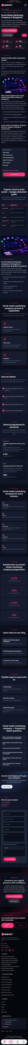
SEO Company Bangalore (6, 964)
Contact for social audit (10, 660)
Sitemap (3, 1031)
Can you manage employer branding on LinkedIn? (12, 753)
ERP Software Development (6, 982)
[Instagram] (6, 950)
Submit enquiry (10, 859)
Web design (6, 152)
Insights (2, 1007)
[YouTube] (9, 950)
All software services (5, 977)
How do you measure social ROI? (11, 748)
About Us (3, 1002)
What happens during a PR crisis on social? (12, 758)
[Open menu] (25, 5)
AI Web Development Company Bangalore (9, 960)
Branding (5, 165)
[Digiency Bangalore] (14, 934)
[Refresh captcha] (4, 851)
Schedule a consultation (14, 896)
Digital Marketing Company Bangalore (9, 962)
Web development (8, 155)
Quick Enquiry (4, 1012)
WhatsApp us (4, 806)
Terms (11, 1031)
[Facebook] (2, 950)
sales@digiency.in (18, 1)
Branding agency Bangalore (12, 651)
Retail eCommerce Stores (6, 992)
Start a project (7, 786)
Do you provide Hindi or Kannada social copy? (12, 764)
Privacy (7, 1031)
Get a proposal (14, 174)
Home (2, 9)
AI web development (8, 157)
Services (7, 9)
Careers (2, 1009)
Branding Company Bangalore (7, 968)
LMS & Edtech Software (6, 987)
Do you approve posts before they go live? (12, 743)
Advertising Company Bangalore (7, 970)
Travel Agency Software (6, 989)
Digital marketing (8, 160)
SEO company (6, 162)
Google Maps (5, 1026)
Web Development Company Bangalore (9, 958)
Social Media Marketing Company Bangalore (10, 966)
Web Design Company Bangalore (8, 956)
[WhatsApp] (13, 950)
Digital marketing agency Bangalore (11, 640)
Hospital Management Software (7, 995)
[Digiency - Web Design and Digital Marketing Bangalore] (7, 5)
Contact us (20, 925)
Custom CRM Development (6, 979)
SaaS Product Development (6, 984)
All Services (3, 1004)
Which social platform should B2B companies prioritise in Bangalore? (12, 737)
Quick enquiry (14, 901)
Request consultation (9, 30)
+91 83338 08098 (10, 1)
